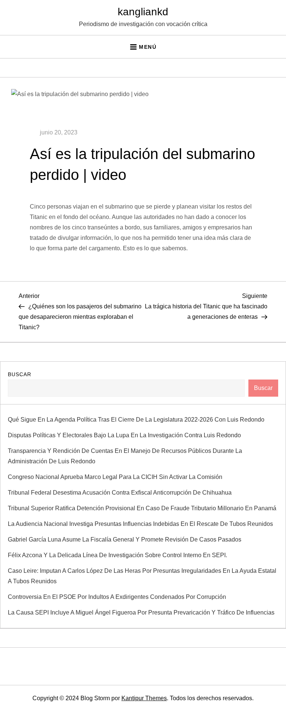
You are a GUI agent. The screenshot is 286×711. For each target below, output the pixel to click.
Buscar (19, 374)
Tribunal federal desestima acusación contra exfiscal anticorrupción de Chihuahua (120, 492)
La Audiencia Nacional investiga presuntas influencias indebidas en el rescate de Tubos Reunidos (140, 524)
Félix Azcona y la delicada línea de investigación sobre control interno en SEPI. (117, 555)
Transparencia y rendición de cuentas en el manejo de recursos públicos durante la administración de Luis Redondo (125, 456)
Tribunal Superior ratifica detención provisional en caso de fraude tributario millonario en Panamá (142, 508)
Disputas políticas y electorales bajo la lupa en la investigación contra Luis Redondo (124, 435)
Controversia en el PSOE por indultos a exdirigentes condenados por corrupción (117, 597)
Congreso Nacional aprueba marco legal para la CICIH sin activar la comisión (115, 477)
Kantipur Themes (144, 698)
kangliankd (143, 12)
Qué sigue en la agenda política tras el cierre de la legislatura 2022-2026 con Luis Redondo (136, 419)
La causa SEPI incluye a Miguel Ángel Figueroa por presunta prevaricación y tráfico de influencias (141, 612)
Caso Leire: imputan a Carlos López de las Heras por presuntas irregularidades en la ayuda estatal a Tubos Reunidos (142, 576)
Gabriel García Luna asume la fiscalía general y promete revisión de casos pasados (124, 539)
